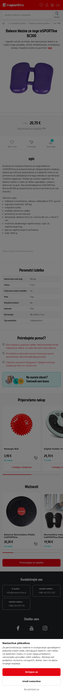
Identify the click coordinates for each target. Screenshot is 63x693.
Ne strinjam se (31, 689)
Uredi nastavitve (31, 681)
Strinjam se (31, 672)
